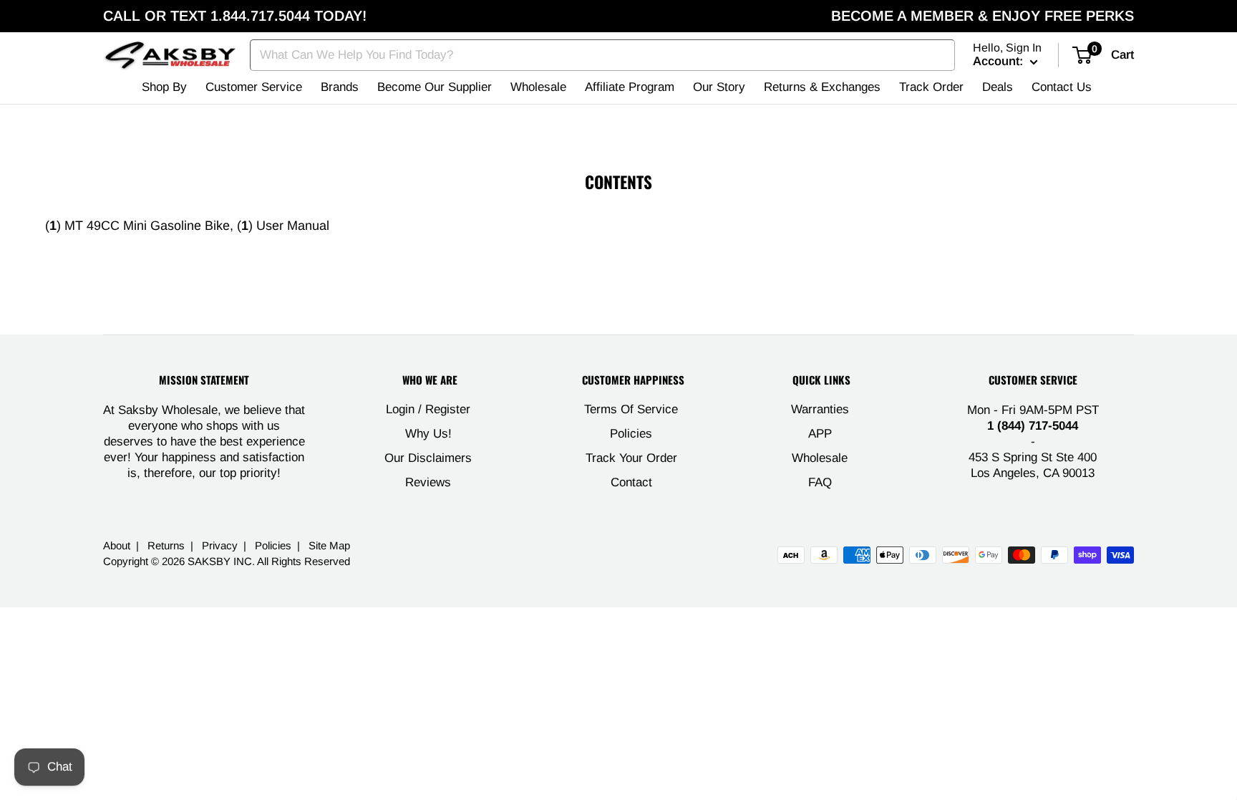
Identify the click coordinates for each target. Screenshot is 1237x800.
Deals (997, 87)
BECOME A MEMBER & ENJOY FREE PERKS (982, 16)
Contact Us (1062, 87)
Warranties (820, 409)
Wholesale (538, 87)
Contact (631, 482)
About (116, 545)
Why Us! (428, 433)
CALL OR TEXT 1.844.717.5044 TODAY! (235, 16)
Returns (166, 545)
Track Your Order (631, 458)
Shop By (164, 87)
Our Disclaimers (428, 458)
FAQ (820, 482)
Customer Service (253, 87)
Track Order (931, 87)
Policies (631, 433)
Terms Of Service (631, 409)
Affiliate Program (629, 87)
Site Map (329, 545)
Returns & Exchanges (822, 87)
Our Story (719, 87)
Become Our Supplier (434, 87)
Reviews (428, 482)
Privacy (220, 545)
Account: (1000, 61)
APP (820, 433)
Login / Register (428, 409)
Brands (340, 87)
